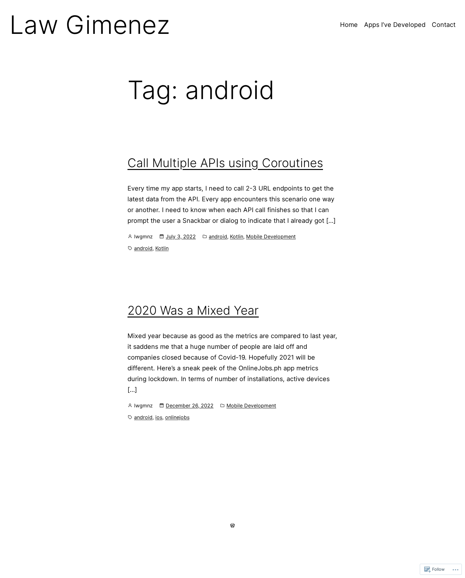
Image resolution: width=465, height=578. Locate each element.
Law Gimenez (89, 24)
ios (158, 417)
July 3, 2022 (181, 236)
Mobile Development (271, 236)
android (218, 236)
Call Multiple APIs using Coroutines (225, 163)
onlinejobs (177, 417)
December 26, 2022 (190, 405)
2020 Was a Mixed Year (193, 310)
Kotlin (236, 236)
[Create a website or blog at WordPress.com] (232, 525)
